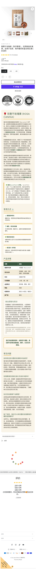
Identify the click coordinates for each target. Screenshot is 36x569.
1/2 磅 (4, 71)
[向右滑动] (31, 33)
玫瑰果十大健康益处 (16, 150)
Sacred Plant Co (5, 43)
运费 (7, 60)
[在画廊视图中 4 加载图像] (22, 33)
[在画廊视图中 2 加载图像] (14, 33)
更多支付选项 (18, 90)
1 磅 (10, 71)
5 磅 (16, 71)
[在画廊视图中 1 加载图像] (9, 33)
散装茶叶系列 (16, 165)
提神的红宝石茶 (10, 132)
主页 (3, 39)
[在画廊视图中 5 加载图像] (26, 33)
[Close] (12, 566)
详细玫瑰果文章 (26, 177)
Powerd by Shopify (18, 559)
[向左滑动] (5, 33)
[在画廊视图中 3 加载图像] (18, 33)
